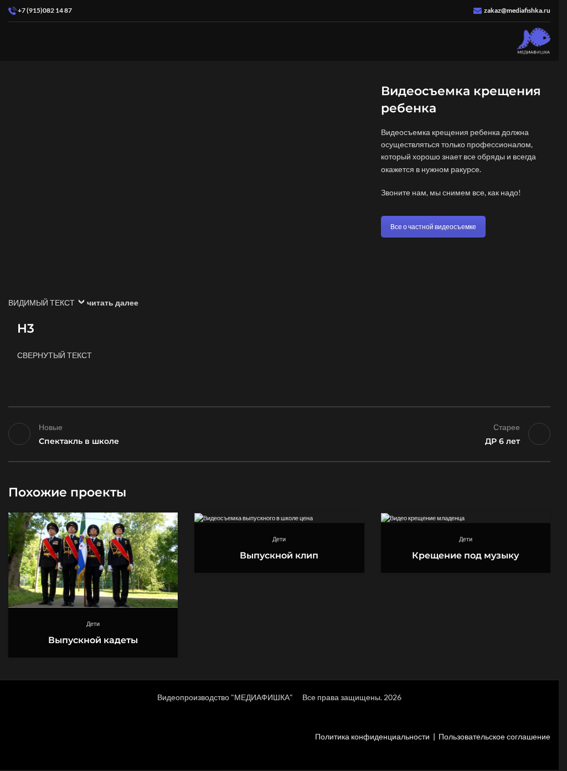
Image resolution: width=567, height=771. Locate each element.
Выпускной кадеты (93, 640)
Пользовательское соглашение (494, 736)
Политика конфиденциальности (372, 736)
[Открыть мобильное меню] (13, 41)
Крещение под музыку (465, 555)
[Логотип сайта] (533, 40)
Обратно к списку (279, 434)
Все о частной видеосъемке (433, 226)
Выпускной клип (279, 555)
